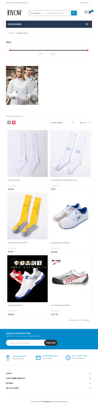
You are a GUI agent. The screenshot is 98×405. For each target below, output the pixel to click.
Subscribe (50, 343)
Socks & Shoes (22, 33)
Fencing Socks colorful (17, 242)
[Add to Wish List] (13, 188)
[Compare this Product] (18, 188)
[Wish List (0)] (86, 13)
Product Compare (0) (14, 116)
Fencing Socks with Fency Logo (64, 180)
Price (8, 42)
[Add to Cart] (8, 188)
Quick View (27, 152)
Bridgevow (48, 401)
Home (11, 33)
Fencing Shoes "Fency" (60, 243)
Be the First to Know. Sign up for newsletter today (23, 336)
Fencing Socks (14, 180)
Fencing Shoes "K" (15, 305)
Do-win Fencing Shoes (60, 305)
